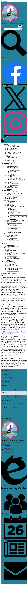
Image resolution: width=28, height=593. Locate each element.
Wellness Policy (13, 171)
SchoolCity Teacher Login (13, 246)
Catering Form (13, 168)
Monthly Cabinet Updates (13, 265)
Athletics (9, 249)
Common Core (10, 205)
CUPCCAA (12, 174)
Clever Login (10, 252)
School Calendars (11, 202)
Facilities (9, 172)
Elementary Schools (11, 236)
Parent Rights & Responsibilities (14, 223)
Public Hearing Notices (12, 153)
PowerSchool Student (12, 256)
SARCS (11, 224)
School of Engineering (15, 242)
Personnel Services (11, 182)
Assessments (10, 204)
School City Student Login (13, 258)
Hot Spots (12, 213)
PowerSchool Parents (12, 228)
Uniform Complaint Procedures (14, 232)
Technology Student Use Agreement (18, 215)
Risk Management (14, 185)
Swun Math (9, 231)
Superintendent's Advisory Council (15, 268)
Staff (8, 267)
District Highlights (11, 264)
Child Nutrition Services (12, 167)
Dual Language (13, 238)
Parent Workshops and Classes (14, 227)
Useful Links (7, 450)
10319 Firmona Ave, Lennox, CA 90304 (10, 442)
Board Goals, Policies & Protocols (15, 147)
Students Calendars (8, 449)
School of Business (14, 240)
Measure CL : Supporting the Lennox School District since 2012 (15, 221)
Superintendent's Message (13, 269)
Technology (9, 189)
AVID (11, 177)
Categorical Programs (12, 166)
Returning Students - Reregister (14, 196)
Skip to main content (5, 2)
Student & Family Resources (13, 229)
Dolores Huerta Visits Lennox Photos (15, 152)
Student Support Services (12, 187)
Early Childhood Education (13, 235)
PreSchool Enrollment (12, 197)
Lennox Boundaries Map (12, 192)
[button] (6, 144)
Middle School (10, 239)
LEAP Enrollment (11, 198)
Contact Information (11, 156)
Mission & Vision (11, 160)
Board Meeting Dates (12, 148)
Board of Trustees (11, 149)
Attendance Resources (12, 201)
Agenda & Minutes (11, 145)
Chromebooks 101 (14, 209)
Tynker (8, 260)
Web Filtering (13, 219)
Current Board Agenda (12, 151)
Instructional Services (12, 175)
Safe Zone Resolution (12, 257)
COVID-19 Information (12, 157)
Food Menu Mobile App (15, 170)
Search (2, 29)
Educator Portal (10, 245)
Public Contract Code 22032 (11, 332)
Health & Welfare (14, 183)
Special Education (11, 186)
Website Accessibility (9, 452)
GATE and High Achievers (16, 178)
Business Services (11, 164)
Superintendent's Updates (13, 271)
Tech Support (7, 448)
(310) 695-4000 (8, 444)
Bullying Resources (11, 250)
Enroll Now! (5, 1)
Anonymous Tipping (11, 162)
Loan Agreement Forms (15, 212)
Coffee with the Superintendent (14, 263)
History (8, 159)
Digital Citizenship (14, 211)
